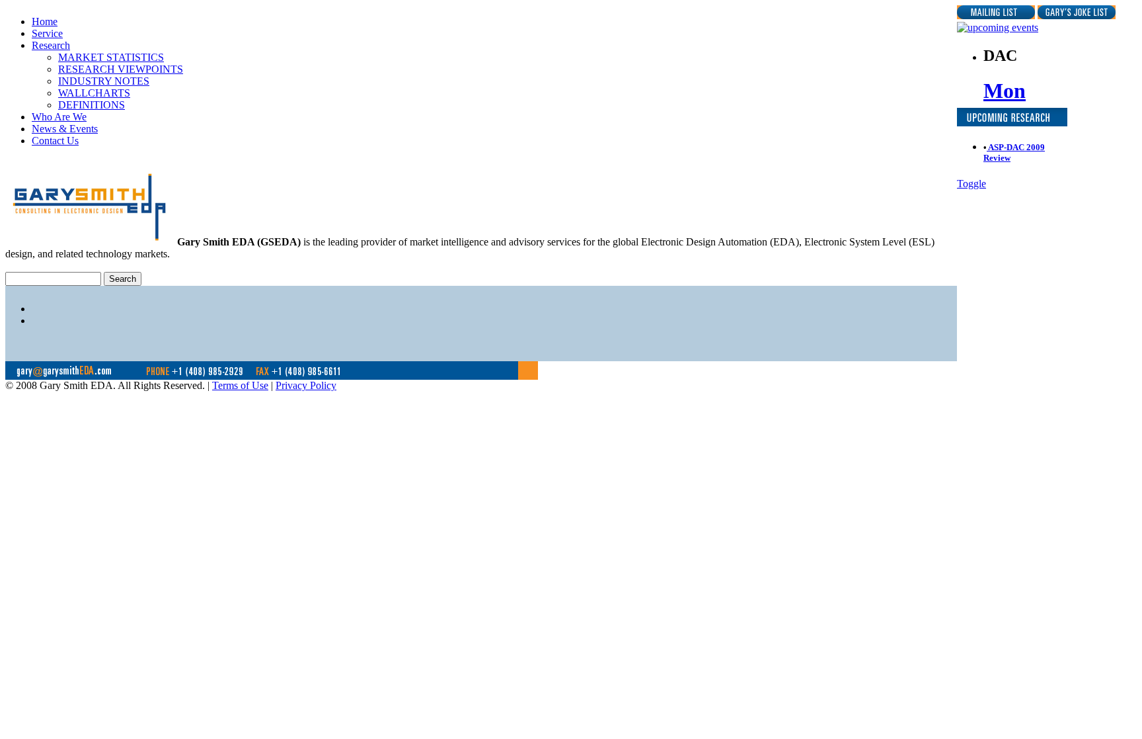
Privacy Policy (306, 385)
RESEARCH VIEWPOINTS (120, 69)
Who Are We (59, 116)
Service (47, 33)
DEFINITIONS (91, 104)
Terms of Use (240, 385)
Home (44, 21)
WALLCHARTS (94, 93)
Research (51, 45)
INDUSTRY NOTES (103, 81)
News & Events (65, 128)
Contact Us (55, 140)
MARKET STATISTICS (111, 57)
